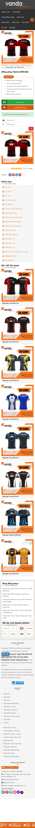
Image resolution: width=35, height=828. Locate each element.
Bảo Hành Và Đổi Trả (10, 710)
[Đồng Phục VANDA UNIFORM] (17, 5)
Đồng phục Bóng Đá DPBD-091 (11, 535)
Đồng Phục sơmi (10, 243)
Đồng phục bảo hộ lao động (13, 217)
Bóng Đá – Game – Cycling (12, 734)
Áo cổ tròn (8, 191)
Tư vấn (4, 27)
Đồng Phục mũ (9, 239)
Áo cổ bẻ (8, 187)
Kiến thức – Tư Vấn (10, 706)
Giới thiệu (7, 719)
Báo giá (6, 767)
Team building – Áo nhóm (12, 731)
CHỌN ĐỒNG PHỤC (8, 17)
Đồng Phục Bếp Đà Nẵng (13, 221)
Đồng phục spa (9, 247)
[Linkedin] (10, 792)
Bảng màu (7, 697)
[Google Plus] (7, 792)
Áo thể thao (8, 204)
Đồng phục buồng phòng (13, 226)
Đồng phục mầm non (11, 234)
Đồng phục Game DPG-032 (10, 419)
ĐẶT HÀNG (25, 22)
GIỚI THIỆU (16, 12)
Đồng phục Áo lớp (11, 213)
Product (18, 65)
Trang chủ (5, 12)
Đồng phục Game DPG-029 (10, 573)
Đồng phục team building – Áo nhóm (16, 252)
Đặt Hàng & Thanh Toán (11, 703)
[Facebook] (3, 792)
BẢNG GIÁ (20, 17)
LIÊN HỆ (12, 27)
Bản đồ (13, 776)
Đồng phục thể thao (11, 256)
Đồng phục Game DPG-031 (10, 458)
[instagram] (18, 792)
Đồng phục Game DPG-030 (10, 496)
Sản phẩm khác (10, 260)
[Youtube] (14, 792)
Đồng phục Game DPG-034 (10, 342)
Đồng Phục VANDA (8, 65)
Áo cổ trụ (8, 196)
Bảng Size (7, 700)
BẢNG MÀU (5, 22)
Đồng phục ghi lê (10, 230)
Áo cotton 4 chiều (10, 200)
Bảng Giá (7, 694)
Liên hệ (6, 722)
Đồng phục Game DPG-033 (10, 380)
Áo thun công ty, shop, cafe (13, 208)
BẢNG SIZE (15, 22)
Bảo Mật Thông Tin (10, 713)
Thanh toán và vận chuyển (12, 716)
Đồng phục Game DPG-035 (10, 303)
